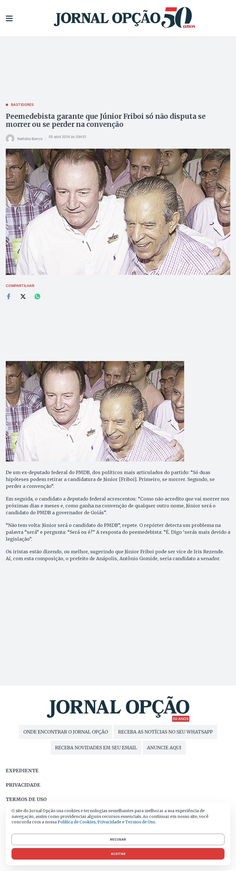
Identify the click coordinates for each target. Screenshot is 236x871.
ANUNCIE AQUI (164, 747)
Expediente (22, 770)
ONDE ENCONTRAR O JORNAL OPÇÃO (65, 732)
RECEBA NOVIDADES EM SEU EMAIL (96, 747)
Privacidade (23, 785)
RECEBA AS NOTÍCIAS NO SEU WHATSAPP (165, 732)
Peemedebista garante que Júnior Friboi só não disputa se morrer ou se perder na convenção (106, 120)
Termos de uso (26, 799)
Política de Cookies (77, 822)
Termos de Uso (140, 822)
